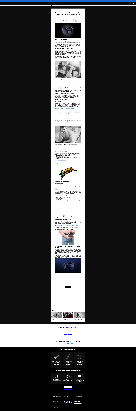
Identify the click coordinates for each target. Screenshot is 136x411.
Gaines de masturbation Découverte (57, 396)
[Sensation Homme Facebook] (68, 344)
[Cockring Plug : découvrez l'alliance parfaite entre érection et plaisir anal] (79, 315)
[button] (2, 3)
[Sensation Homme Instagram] (64, 344)
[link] (133, 3)
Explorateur (79, 362)
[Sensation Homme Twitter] (72, 344)
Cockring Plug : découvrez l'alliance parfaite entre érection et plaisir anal (79, 319)
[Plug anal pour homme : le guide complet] (56, 315)
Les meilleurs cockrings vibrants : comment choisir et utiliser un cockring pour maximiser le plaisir (68, 319)
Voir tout (84, 310)
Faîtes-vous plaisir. (68, 349)
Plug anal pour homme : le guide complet (56, 319)
